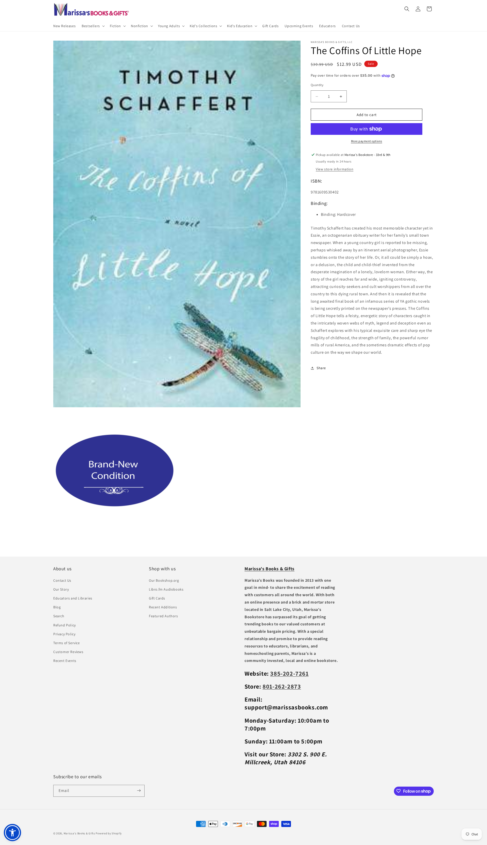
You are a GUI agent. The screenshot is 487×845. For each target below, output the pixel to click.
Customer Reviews (68, 651)
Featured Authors (163, 616)
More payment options (366, 141)
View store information (334, 169)
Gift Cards (157, 598)
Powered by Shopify (109, 833)
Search (58, 616)
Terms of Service (66, 642)
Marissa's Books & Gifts (79, 833)
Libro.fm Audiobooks (166, 589)
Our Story (61, 589)
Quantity (317, 85)
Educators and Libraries (72, 598)
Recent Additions (163, 607)
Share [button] (321, 368)
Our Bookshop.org (164, 580)
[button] (93, 26)
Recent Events (64, 660)
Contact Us (62, 580)
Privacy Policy (64, 633)
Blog (57, 607)
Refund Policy (64, 625)
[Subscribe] (138, 791)
